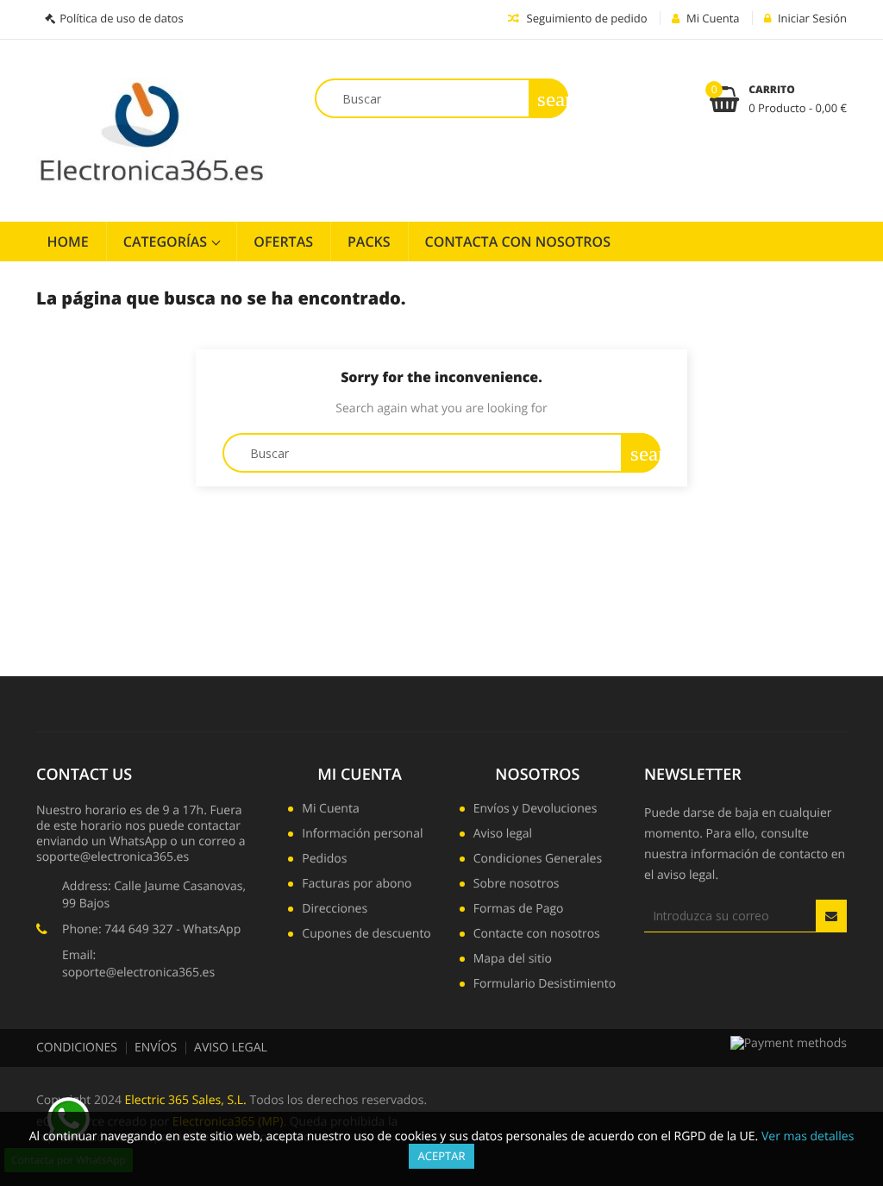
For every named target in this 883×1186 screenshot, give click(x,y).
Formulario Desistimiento (544, 985)
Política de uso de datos (121, 18)
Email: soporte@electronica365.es (138, 964)
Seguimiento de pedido (585, 18)
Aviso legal (502, 835)
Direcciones (334, 910)
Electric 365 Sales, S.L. (186, 1100)
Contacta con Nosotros (518, 241)
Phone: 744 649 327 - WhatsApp (151, 929)
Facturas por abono (356, 885)
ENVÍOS (156, 1047)
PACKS (369, 241)
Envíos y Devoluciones (535, 810)
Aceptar (442, 1156)
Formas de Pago (518, 910)
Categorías (167, 241)
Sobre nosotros (516, 885)
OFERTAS (283, 241)
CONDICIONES (76, 1047)
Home (68, 241)
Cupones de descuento (366, 935)
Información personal (362, 835)
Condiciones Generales (537, 860)
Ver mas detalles (807, 1136)
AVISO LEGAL (230, 1047)
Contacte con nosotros (536, 935)
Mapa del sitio (512, 960)
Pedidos (324, 860)
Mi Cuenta (359, 774)
